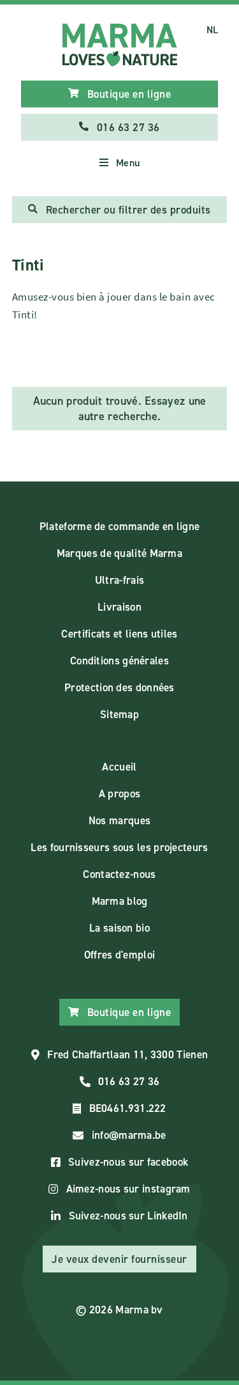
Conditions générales (119, 660)
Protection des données (119, 687)
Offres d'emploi (120, 955)
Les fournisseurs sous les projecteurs (119, 847)
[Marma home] (120, 45)
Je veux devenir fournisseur (119, 1259)
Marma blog (120, 901)
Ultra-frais (119, 580)
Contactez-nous (119, 874)
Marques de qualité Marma (119, 553)
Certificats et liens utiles (119, 634)
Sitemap (119, 714)
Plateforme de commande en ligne (119, 526)
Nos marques (119, 820)
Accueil (119, 767)
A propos (119, 793)
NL (212, 29)
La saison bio (119, 928)
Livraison (119, 607)
